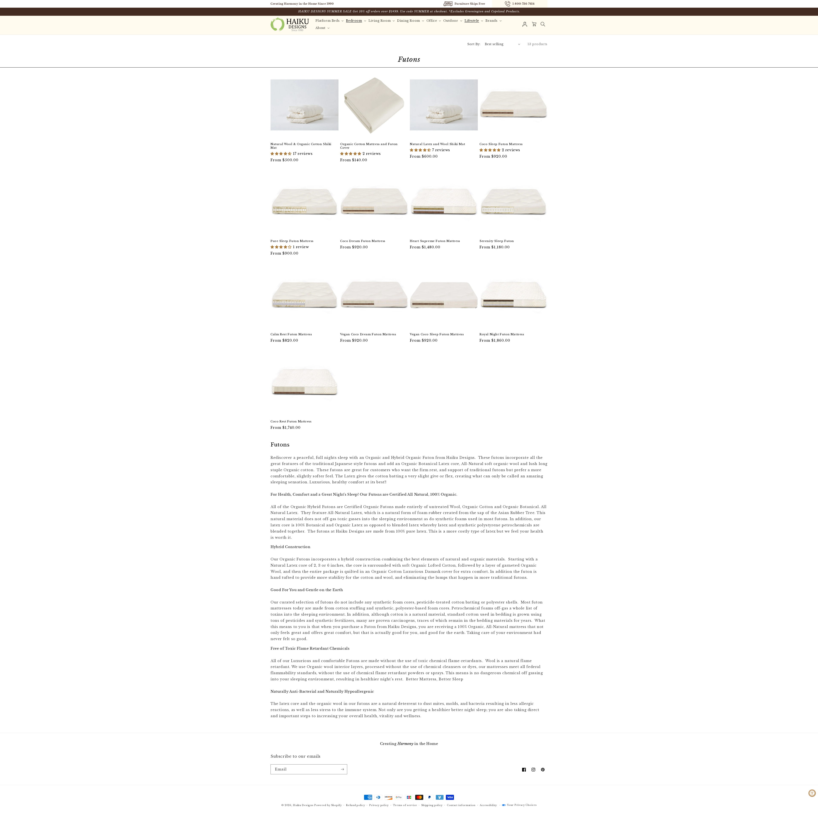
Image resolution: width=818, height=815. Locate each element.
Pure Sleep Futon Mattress (292, 241)
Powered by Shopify (328, 805)
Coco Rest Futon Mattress (291, 421)
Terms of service (405, 805)
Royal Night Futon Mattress (502, 334)
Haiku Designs (303, 805)
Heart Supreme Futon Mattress (435, 241)
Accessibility (488, 805)
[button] (542, 24)
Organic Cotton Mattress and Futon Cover (369, 146)
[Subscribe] (342, 769)
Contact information (461, 805)
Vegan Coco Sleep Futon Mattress (437, 334)
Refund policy (355, 805)
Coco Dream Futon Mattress (362, 241)
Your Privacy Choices (522, 804)
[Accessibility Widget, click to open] (812, 793)
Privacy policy (379, 805)
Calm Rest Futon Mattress (291, 334)
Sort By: (474, 44)
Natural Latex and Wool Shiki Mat (437, 144)
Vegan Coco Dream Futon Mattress (368, 334)
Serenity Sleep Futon (497, 241)
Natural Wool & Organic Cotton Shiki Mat (301, 146)
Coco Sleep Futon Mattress (501, 144)
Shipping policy (432, 805)
